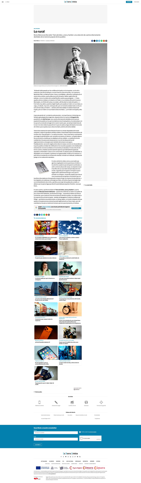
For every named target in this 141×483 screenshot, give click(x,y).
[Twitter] (94, 41)
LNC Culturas (37, 28)
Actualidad (44, 461)
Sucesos (58, 461)
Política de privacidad (55, 463)
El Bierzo (51, 461)
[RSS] (80, 456)
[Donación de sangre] (56, 403)
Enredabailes (97, 415)
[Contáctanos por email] (77, 456)
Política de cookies (66, 463)
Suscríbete (38, 444)
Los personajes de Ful (45, 418)
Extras (98, 461)
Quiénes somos (74, 463)
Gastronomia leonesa (45, 415)
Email (35, 436)
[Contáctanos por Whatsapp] (73, 456)
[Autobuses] (86, 403)
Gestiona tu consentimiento (90, 463)
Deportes (85, 461)
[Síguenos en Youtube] (66, 456)
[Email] (106, 41)
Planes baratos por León (59, 415)
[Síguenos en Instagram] (68, 456)
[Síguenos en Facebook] (61, 456)
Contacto (81, 463)
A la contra (70, 415)
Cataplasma (97, 418)
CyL (63, 461)
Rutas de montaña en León (81, 415)
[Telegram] (99, 41)
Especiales (78, 461)
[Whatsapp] (102, 41)
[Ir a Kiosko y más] (75, 456)
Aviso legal (47, 463)
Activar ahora (75, 208)
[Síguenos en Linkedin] (70, 456)
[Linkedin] (97, 41)
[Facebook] (92, 41)
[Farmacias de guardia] (101, 403)
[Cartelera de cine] (72, 403)
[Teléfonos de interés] (39, 403)
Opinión (92, 461)
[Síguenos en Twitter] (63, 456)
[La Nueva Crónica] (70, 454)
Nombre (35, 430)
